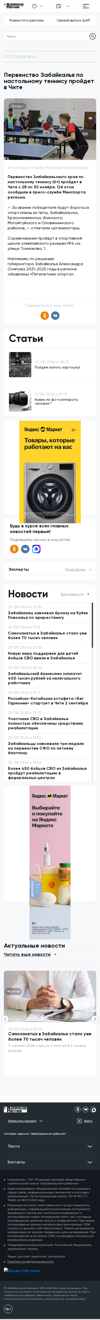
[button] (95, 1019)
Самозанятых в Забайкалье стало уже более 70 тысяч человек (50, 1036)
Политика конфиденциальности (30, 1261)
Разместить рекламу (26, 20)
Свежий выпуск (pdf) (73, 20)
